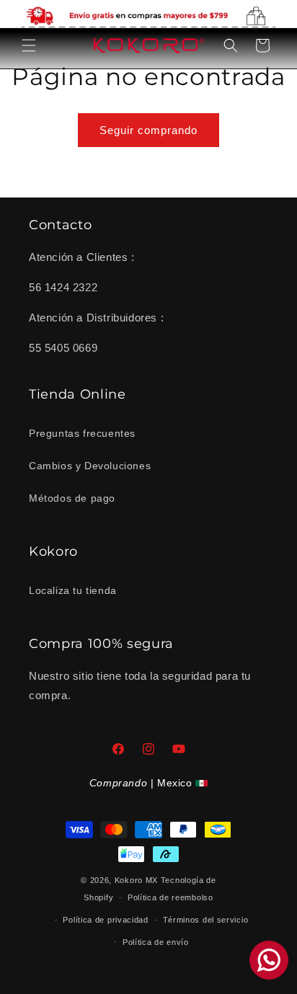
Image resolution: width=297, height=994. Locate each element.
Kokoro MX (136, 880)
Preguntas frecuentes (82, 433)
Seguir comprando (148, 130)
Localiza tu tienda (73, 590)
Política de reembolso (170, 897)
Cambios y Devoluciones (90, 465)
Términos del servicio (206, 919)
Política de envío (156, 942)
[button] (29, 45)
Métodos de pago (72, 498)
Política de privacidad (105, 919)
